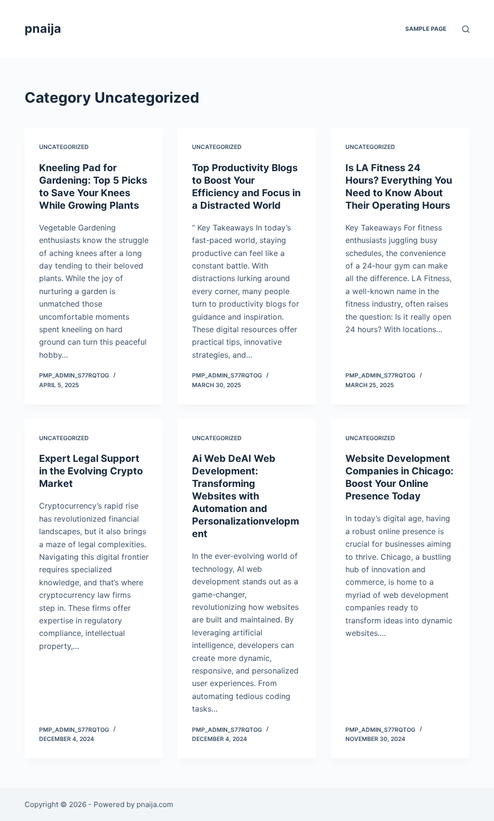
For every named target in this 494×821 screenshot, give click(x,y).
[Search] (465, 29)
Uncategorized (64, 146)
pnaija (43, 28)
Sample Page (425, 28)
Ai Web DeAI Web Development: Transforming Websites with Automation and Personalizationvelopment (245, 496)
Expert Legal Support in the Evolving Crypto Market (91, 471)
